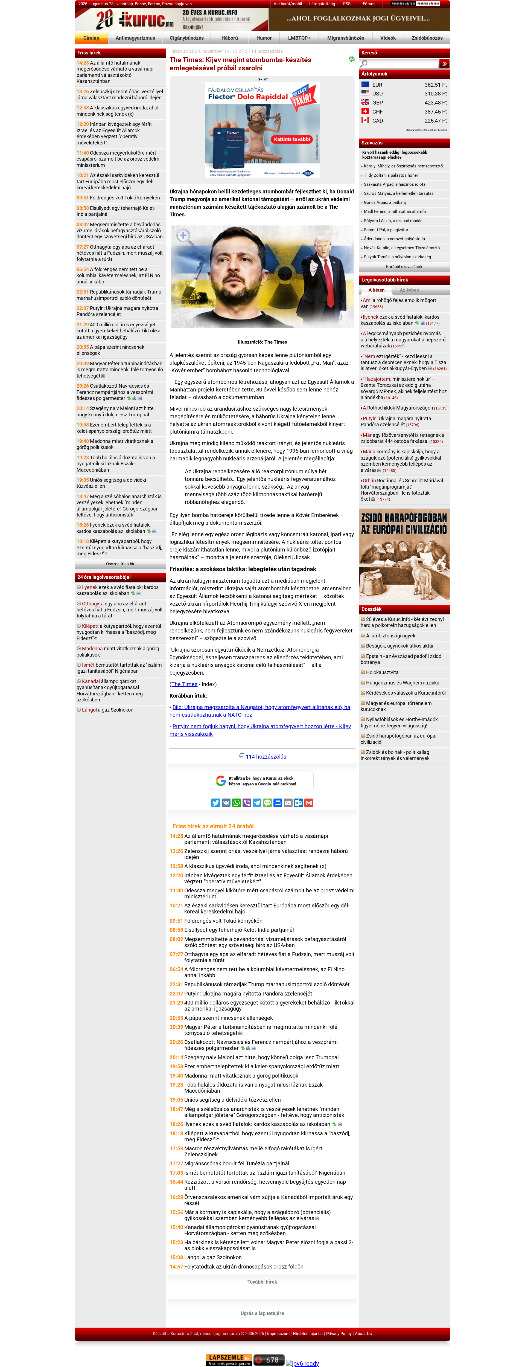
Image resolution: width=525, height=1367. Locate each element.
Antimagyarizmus (135, 38)
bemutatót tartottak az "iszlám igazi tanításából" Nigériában (119, 668)
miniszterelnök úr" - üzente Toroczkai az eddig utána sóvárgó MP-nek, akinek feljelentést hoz (404, 388)
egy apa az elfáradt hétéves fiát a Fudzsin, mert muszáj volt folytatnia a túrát (120, 610)
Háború (229, 38)
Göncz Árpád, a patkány (384, 202)
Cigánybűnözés (187, 38)
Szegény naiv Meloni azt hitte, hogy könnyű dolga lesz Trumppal (116, 411)
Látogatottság (322, 3)
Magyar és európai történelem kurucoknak (396, 706)
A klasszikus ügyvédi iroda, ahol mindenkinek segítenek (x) (117, 111)
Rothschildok (405, 408)
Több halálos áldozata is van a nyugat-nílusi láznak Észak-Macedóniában (116, 464)
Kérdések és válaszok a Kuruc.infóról (406, 693)
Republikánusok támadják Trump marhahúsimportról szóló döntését (119, 295)
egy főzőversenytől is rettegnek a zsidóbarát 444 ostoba (403, 438)
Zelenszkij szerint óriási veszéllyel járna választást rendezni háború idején (120, 94)
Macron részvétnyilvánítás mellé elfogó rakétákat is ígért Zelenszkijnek (253, 1151)
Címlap (91, 38)
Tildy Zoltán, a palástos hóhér (389, 175)
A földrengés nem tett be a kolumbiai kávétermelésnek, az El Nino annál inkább (118, 275)
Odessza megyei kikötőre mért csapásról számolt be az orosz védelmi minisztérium (119, 159)
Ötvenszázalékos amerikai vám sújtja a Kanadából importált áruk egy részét (268, 1200)
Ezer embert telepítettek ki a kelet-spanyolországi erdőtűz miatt (114, 428)
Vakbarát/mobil (288, 3)
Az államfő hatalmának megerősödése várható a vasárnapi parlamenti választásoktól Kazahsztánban (115, 72)
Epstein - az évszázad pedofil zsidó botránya (401, 659)
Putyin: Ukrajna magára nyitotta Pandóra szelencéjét (117, 311)
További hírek (262, 1281)
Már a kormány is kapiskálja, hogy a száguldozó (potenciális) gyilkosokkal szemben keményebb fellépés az (257, 1215)
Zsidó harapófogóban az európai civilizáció (398, 739)
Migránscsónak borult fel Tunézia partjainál (236, 1163)
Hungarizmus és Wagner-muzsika (402, 683)
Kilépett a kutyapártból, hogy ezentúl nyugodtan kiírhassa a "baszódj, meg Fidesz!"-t (119, 547)
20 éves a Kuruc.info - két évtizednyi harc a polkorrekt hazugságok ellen (402, 622)
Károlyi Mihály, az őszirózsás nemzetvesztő (402, 166)
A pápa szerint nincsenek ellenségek (110, 350)
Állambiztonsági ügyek (390, 635)
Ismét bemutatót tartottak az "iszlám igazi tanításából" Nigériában (264, 1173)
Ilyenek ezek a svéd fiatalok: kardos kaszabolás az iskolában (114, 528)
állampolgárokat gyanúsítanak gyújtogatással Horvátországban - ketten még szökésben (110, 690)
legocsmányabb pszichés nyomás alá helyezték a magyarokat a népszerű (403, 339)
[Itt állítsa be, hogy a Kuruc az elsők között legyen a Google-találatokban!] (262, 790)
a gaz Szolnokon (107, 710)
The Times (184, 684)
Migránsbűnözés (345, 38)
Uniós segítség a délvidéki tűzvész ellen (111, 483)
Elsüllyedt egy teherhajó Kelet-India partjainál (116, 211)
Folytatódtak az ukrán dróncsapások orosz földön (244, 1267)
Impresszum (278, 1333)
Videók (388, 38)
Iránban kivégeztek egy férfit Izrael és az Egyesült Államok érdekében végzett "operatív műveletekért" (114, 133)
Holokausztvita (382, 672)
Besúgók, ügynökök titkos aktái (399, 646)
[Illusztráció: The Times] (262, 277)
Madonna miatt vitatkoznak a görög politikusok (115, 444)
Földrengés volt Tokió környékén (118, 198)
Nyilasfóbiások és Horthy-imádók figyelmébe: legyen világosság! (399, 722)
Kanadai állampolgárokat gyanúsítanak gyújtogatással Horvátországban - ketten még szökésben (250, 1230)
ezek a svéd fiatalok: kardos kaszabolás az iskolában (118, 590)
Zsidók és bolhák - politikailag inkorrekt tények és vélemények (395, 755)
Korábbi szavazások (404, 266)
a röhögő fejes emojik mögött (398, 303)
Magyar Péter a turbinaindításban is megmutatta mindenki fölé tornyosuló (120, 370)
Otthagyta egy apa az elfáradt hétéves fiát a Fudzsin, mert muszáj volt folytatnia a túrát (120, 253)
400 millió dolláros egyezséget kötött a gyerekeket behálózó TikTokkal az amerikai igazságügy (119, 331)
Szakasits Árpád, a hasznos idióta (393, 184)
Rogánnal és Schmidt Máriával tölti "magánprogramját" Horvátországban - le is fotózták (402, 490)
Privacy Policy (339, 1333)
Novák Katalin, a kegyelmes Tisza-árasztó (400, 247)
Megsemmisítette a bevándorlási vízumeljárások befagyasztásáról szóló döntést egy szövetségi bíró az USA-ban (120, 231)
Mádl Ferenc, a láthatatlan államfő (393, 211)
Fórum (369, 3)
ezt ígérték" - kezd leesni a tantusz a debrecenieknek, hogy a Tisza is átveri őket (404, 362)
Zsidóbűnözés (427, 38)
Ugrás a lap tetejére (262, 1313)
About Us (363, 1333)
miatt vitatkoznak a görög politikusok (118, 651)
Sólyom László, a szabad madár (391, 220)
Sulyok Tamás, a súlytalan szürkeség (396, 256)
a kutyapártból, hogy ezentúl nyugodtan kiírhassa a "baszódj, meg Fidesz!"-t (119, 632)
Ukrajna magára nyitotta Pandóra (396, 421)
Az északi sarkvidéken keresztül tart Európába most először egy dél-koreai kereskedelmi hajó (118, 181)
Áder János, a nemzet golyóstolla (393, 238)
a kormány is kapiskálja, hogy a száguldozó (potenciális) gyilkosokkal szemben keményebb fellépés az (401, 461)
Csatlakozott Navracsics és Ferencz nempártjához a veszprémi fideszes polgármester (115, 392)
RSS (347, 3)
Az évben (409, 290)
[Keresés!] (444, 63)
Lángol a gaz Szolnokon (213, 1257)
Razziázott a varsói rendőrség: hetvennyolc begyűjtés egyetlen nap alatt (265, 1185)
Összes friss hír (120, 563)
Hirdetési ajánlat (308, 1333)
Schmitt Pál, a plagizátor (384, 229)
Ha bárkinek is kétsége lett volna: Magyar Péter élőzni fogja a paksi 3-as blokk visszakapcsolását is (268, 1245)
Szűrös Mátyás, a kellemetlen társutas (397, 193)
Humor (264, 38)
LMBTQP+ (299, 38)
